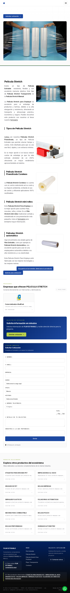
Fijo (58, 414)
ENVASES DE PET (10, 576)
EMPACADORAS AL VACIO (52, 574)
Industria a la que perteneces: (17, 429)
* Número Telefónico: (13, 403)
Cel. (63, 414)
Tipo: (58, 411)
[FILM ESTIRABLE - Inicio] (4, 3)
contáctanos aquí (10, 567)
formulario (14, 120)
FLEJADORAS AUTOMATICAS (51, 576)
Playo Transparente (32, 562)
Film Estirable (30, 551)
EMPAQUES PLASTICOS (35, 576)
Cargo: (7, 380)
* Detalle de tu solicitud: (16, 417)
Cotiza (6, 137)
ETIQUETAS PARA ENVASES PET (35, 574)
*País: (7, 388)
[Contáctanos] (65, 588)
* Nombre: (9, 357)
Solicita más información (13, 578)
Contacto (29, 565)
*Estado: (8, 395)
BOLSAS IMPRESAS (22, 576)
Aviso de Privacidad (60, 588)
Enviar (35, 438)
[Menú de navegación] (66, 3)
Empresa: (8, 372)
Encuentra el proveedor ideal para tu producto (35, 268)
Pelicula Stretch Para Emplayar (32, 558)
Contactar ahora (57, 559)
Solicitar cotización (12, 16)
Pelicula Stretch (30, 554)
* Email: (8, 364)
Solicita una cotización (13, 273)
